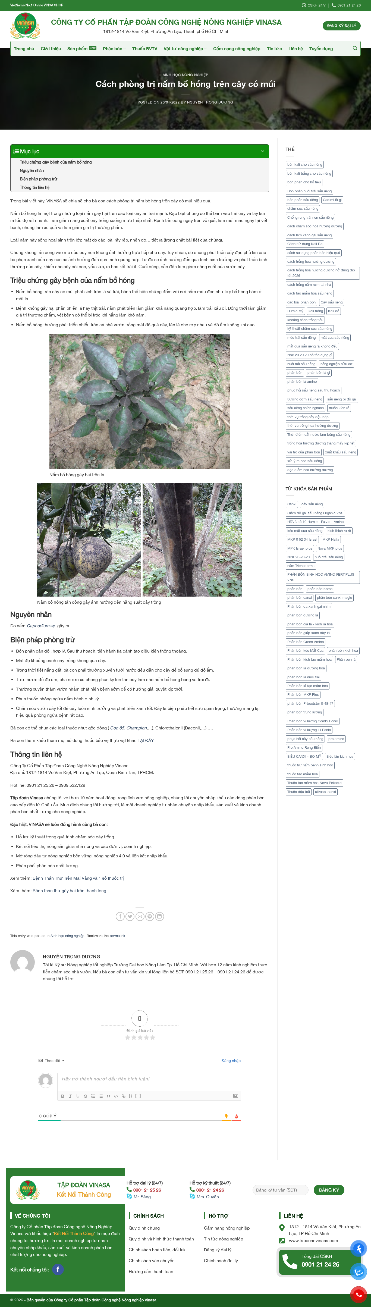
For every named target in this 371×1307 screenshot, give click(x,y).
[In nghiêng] (70, 1096)
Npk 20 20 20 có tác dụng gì (309, 355)
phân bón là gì (318, 373)
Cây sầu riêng (331, 302)
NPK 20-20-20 (298, 557)
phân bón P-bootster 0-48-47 (310, 703)
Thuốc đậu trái (298, 792)
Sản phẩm (77, 48)
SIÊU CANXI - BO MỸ (304, 756)
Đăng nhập (231, 1060)
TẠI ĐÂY (146, 740)
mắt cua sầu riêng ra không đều (312, 346)
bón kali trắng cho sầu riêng (309, 173)
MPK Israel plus (299, 548)
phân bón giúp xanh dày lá (308, 633)
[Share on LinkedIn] (159, 916)
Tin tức (274, 48)
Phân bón (112, 48)
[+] (138, 1096)
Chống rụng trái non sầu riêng (310, 217)
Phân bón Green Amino (305, 642)
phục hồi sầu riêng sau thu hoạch (313, 390)
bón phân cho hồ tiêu (304, 182)
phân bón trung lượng (304, 712)
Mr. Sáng (142, 1196)
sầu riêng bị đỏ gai (342, 399)
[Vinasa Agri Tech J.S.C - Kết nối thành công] (26, 26)
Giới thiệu (51, 48)
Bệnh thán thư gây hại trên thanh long (69, 890)
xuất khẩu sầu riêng (340, 452)
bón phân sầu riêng (302, 200)
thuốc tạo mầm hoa (302, 774)
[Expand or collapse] (262, 151)
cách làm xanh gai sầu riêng (309, 235)
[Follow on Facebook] (58, 1269)
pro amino (336, 739)
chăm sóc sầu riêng (302, 208)
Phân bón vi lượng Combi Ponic (312, 721)
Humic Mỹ (295, 311)
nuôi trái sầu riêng (301, 364)
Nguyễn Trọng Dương (210, 102)
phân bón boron (319, 589)
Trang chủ (24, 48)
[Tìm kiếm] (355, 48)
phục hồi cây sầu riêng (305, 739)
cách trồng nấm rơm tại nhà (309, 285)
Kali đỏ (333, 311)
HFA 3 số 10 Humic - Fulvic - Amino (315, 522)
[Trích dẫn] (108, 1096)
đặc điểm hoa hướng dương (310, 470)
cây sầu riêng (312, 504)
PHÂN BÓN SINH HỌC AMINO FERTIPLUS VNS (320, 577)
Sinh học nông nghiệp (185, 75)
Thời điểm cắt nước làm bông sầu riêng (318, 434)
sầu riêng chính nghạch (305, 408)
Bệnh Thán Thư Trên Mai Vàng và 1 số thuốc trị (78, 878)
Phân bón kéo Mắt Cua (305, 650)
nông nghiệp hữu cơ (336, 364)
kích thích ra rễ (339, 531)
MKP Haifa (330, 539)
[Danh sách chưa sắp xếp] (101, 1096)
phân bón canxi (299, 597)
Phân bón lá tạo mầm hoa (307, 686)
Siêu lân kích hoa (339, 756)
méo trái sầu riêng (301, 338)
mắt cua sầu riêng (335, 338)
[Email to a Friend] (140, 916)
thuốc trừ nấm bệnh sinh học (310, 765)
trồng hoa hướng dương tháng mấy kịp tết (320, 443)
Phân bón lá (346, 659)
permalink (117, 936)
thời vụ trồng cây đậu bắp (308, 417)
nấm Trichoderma (301, 566)
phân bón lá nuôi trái (303, 677)
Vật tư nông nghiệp (183, 48)
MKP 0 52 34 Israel (302, 539)
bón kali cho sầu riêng (304, 164)
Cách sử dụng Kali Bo (304, 244)
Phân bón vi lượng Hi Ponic (309, 730)
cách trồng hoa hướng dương (310, 261)
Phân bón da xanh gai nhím (309, 606)
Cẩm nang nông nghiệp (236, 48)
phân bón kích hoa (343, 650)
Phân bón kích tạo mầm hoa (309, 659)
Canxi (291, 504)
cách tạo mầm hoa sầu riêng (309, 293)
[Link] (123, 1096)
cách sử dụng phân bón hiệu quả (313, 253)
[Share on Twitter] (129, 916)
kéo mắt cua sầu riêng (304, 531)
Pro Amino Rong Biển (304, 747)
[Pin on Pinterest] (149, 916)
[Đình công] (85, 1096)
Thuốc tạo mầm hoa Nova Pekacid (314, 783)
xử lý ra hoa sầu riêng (304, 461)
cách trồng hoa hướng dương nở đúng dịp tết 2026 (321, 273)
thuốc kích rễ (339, 408)
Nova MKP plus (329, 548)
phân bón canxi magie (334, 597)
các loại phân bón (301, 302)
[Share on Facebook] (120, 916)
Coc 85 (117, 727)
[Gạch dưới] (78, 1096)
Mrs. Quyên (208, 1196)
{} (131, 1096)
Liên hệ (295, 48)
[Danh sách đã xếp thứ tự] (93, 1096)
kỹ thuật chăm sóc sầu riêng (309, 329)
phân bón (294, 373)
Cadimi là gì (332, 200)
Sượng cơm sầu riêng (304, 399)
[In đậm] (63, 1096)
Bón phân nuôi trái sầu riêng (309, 191)
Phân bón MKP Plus (303, 694)
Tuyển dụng (321, 48)
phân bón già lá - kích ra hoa (310, 624)
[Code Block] (116, 1096)
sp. (42, 625)
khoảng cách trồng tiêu (305, 320)
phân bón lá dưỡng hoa (306, 668)
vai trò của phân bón (303, 452)
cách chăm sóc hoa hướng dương (314, 226)
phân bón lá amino (302, 382)
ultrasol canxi (325, 792)
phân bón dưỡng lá (302, 615)
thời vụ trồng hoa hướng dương (312, 426)
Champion (136, 727)
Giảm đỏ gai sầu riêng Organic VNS (315, 513)
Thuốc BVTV (144, 48)
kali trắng (316, 311)
